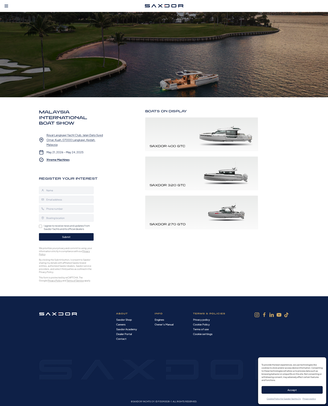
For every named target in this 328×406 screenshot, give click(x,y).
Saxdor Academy (126, 329)
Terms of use (201, 329)
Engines (159, 319)
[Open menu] (6, 6)
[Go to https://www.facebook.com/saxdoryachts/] (264, 315)
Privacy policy (309, 398)
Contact (121, 338)
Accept (292, 389)
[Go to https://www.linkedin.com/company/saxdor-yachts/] (271, 315)
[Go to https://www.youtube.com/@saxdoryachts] (279, 315)
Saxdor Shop (124, 319)
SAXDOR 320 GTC (168, 185)
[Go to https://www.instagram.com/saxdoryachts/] (257, 315)
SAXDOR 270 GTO (168, 224)
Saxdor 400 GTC (167, 146)
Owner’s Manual (164, 324)
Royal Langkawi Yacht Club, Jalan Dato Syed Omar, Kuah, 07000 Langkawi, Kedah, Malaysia (74, 139)
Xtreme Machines (58, 159)
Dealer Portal (124, 334)
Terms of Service (75, 280)
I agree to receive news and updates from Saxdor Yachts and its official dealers (67, 227)
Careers (121, 324)
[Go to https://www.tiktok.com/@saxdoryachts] (286, 315)
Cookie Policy (201, 324)
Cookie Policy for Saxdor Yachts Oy (284, 398)
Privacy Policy (55, 280)
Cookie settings (203, 334)
